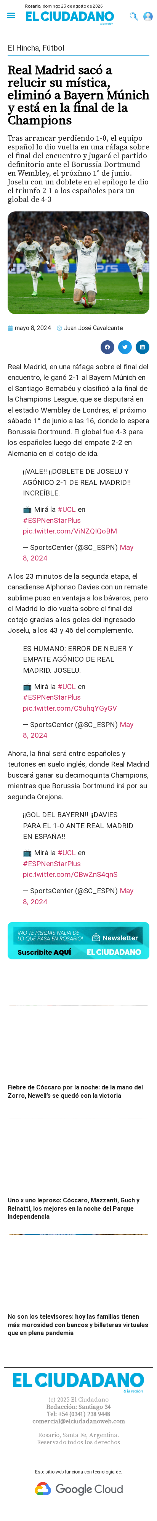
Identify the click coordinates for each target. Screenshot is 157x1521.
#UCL (67, 509)
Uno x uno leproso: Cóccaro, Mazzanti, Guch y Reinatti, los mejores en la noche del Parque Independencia (73, 1208)
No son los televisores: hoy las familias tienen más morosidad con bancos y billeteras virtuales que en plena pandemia (78, 1325)
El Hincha (23, 47)
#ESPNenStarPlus (52, 520)
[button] (11, 15)
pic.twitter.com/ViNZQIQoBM (70, 531)
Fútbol (53, 47)
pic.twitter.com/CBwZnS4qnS (70, 874)
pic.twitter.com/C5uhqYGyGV (70, 708)
